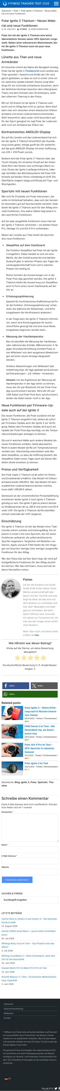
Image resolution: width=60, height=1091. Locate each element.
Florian (23, 29)
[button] (15, 685)
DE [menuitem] (9, 1078)
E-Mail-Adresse (9, 856)
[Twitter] (55, 1089)
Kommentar (7, 812)
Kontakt (7, 1018)
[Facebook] (59, 1089)
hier (37, 635)
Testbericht (32, 70)
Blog (17, 782)
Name (5, 845)
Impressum (8, 1004)
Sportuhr (43, 782)
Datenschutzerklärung (13, 1009)
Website (5, 867)
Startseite (6, 10)
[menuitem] (7, 1078)
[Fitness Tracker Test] (7, 4)
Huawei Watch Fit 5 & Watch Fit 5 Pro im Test (24, 968)
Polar (16, 10)
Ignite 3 (25, 782)
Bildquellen (8, 1013)
